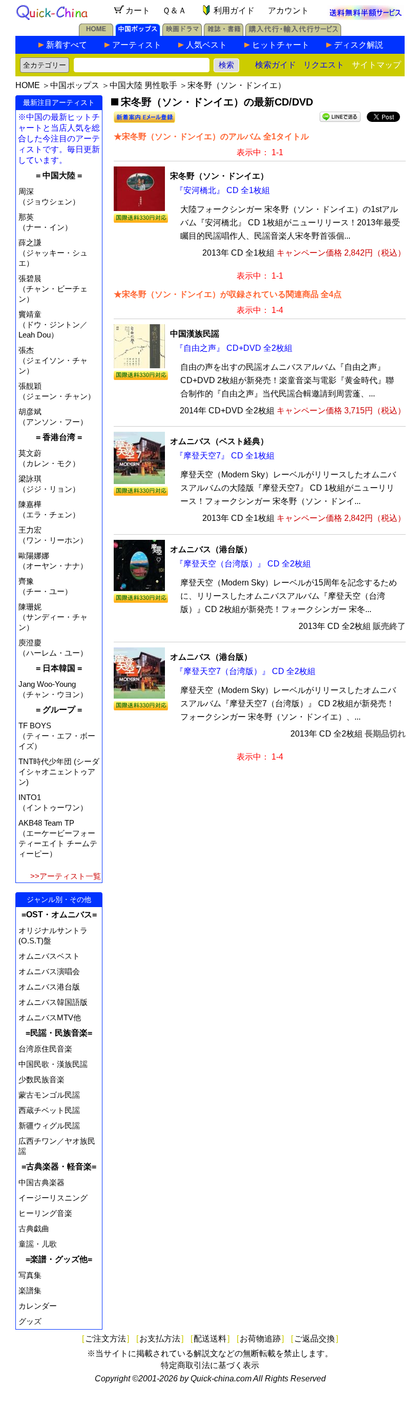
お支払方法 (159, 1338)
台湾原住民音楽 (45, 1048)
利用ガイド (234, 10)
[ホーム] (96, 33)
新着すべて (66, 44)
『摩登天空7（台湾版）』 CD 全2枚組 (245, 671)
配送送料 (210, 1338)
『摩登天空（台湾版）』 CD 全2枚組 (243, 563)
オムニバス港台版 (49, 986)
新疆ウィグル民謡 (49, 1125)
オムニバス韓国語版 (53, 1002)
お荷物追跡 (260, 1338)
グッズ (29, 1321)
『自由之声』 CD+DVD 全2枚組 (233, 348)
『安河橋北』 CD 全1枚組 (222, 190)
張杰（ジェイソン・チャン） (53, 360)
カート (137, 10)
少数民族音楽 (41, 1079)
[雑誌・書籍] (223, 33)
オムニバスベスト (49, 956)
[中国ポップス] (137, 33)
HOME (27, 85)
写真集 (29, 1275)
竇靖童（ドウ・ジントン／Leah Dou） (53, 324)
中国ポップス (74, 85)
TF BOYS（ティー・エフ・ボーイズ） (56, 735)
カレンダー (37, 1305)
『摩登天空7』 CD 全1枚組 (225, 455)
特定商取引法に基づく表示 (210, 1365)
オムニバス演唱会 (49, 971)
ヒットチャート (280, 44)
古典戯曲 (33, 1228)
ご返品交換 (314, 1338)
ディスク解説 (358, 44)
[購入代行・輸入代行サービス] (293, 33)
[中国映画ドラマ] (182, 33)
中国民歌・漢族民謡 (53, 1064)
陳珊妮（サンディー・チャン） (53, 617)
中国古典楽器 (41, 1182)
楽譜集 (29, 1290)
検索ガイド (275, 64)
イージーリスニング (53, 1197)
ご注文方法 (105, 1338)
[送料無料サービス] (365, 17)
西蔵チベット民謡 (49, 1110)
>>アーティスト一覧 (65, 876)
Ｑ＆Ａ (174, 10)
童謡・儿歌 (37, 1243)
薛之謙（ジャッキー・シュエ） (53, 252)
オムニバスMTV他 (49, 1017)
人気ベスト (206, 44)
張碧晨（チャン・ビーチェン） (53, 288)
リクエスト (323, 64)
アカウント (288, 10)
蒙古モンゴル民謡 (49, 1094)
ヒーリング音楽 (45, 1213)
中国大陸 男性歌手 (143, 85)
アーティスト (136, 44)
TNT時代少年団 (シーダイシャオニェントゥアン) (58, 771)
